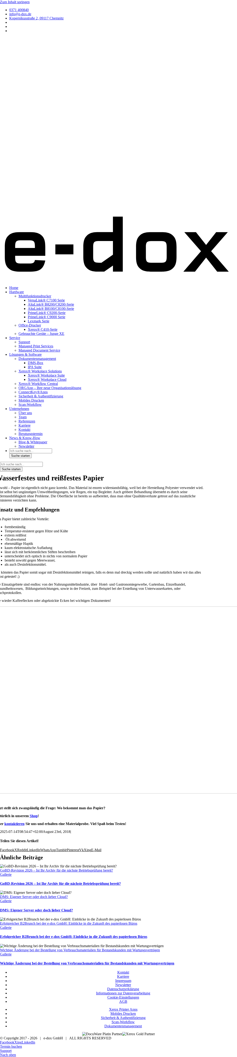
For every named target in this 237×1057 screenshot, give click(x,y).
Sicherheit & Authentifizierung (123, 1018)
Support (6, 1051)
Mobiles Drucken (123, 1014)
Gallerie (6, 874)
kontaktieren (14, 824)
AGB (123, 1001)
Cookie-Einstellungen (123, 997)
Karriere (123, 976)
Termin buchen (11, 1046)
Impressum (123, 981)
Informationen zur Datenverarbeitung (123, 993)
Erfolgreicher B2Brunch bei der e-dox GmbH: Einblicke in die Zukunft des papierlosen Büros (68, 923)
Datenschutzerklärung (123, 989)
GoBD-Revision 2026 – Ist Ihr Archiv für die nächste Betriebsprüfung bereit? (56, 870)
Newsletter (123, 985)
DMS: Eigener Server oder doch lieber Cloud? (34, 897)
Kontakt (123, 972)
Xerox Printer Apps (123, 1009)
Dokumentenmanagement (123, 1026)
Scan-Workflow (123, 1022)
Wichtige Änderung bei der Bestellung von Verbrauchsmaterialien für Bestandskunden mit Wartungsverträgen (80, 950)
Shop (34, 816)
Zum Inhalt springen (15, 2)
